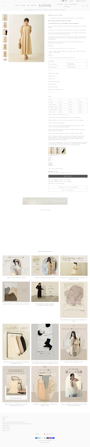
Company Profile (6, 427)
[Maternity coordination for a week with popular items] (45, 384)
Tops (28, 5)
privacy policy (5, 430)
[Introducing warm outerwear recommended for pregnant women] (16, 342)
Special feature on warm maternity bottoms (16, 304)
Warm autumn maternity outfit (74, 362)
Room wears (73, 4)
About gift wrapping (68, 189)
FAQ (3, 420)
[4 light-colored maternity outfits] (16, 265)
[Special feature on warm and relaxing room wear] (74, 300)
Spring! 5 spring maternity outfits (45, 277)
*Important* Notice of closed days (68, 187)
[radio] (51, 151)
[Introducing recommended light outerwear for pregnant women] (74, 265)
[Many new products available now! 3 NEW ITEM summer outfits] (74, 384)
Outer (66, 4)
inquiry (4, 418)
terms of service (6, 428)
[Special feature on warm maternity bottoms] (16, 292)
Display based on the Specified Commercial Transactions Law (16, 423)
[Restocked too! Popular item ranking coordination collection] (16, 384)
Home (16, 5)
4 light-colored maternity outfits (16, 277)
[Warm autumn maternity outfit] (74, 342)
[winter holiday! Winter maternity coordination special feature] (45, 292)
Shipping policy (6, 425)
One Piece (60, 4)
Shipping (57, 172)
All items (22, 5)
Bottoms (34, 5)
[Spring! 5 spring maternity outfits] (45, 265)
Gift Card (67, 6)
